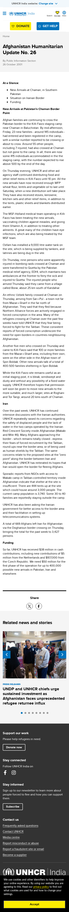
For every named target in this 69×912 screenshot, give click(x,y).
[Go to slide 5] (37, 714)
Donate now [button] (14, 747)
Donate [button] (57, 15)
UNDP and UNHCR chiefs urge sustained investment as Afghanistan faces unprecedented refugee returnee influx (34, 696)
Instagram (13, 772)
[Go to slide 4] (34, 714)
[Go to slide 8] (48, 714)
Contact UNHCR (13, 831)
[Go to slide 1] (22, 714)
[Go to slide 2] (26, 714)
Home (6, 36)
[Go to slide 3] (30, 714)
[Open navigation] (4, 13)
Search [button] (49, 15)
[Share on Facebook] (39, 606)
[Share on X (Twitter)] (29, 606)
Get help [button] (50, 26)
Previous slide (6, 654)
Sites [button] (64, 15)
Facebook (5, 772)
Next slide (62, 654)
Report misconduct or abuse (21, 843)
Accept (34, 904)
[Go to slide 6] (41, 714)
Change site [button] (46, 3)
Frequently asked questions (20, 826)
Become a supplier (15, 855)
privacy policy (41, 887)
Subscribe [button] (12, 806)
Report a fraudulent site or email (23, 849)
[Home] (21, 14)
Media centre (11, 837)
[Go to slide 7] (45, 714)
